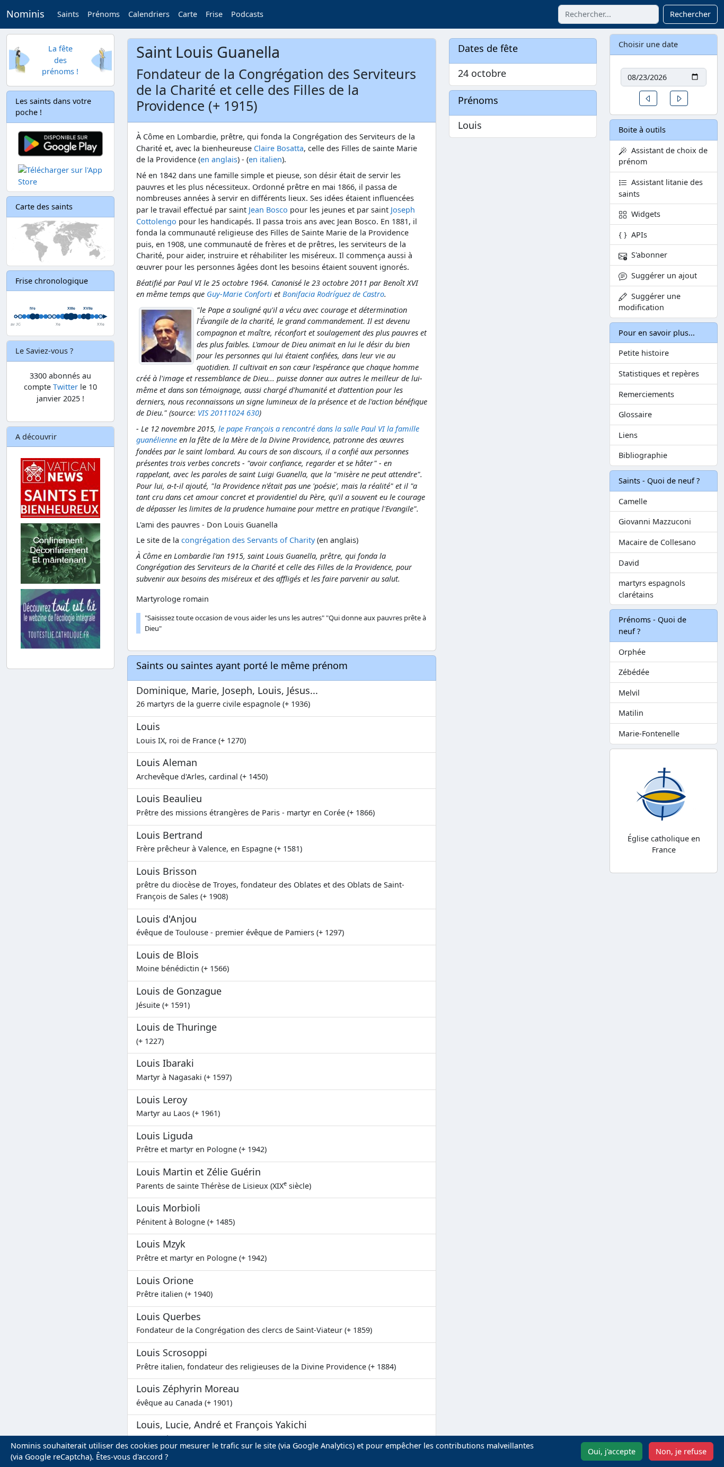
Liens (628, 435)
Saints (68, 14)
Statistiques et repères (659, 373)
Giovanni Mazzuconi (655, 521)
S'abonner (647, 255)
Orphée (632, 652)
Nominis (25, 13)
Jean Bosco (268, 210)
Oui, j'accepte (611, 1451)
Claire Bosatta (279, 148)
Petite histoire (644, 353)
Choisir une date (648, 44)
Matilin (631, 713)
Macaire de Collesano (657, 542)
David (629, 563)
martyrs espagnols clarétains (652, 589)
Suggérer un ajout (662, 275)
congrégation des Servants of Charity (248, 540)
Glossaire (635, 414)
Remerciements (646, 394)
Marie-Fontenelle (649, 733)
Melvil (629, 693)
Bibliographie (643, 455)
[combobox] (608, 14)
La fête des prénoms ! (60, 59)
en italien (265, 159)
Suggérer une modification (650, 302)
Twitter (65, 387)
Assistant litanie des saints (661, 188)
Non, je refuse (681, 1451)
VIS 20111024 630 (228, 413)
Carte (187, 14)
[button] (648, 98)
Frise (214, 14)
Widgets (643, 214)
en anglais (218, 159)
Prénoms (103, 14)
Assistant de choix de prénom (663, 156)
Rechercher (690, 14)
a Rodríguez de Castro (333, 294)
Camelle (633, 501)
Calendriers (149, 14)
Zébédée (634, 672)
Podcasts (247, 14)
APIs (637, 235)
